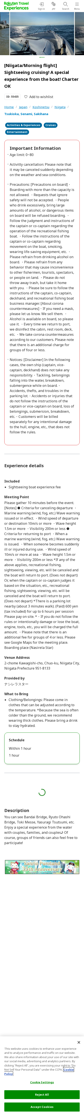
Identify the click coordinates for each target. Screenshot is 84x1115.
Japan (23, 107)
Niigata (59, 107)
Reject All (42, 1094)
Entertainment (17, 132)
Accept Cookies (42, 1107)
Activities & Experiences (23, 125)
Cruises (50, 125)
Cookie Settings (42, 1082)
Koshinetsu (41, 107)
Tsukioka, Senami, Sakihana (26, 114)
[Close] (79, 1042)
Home (9, 107)
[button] (41, 57)
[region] (42, 1075)
